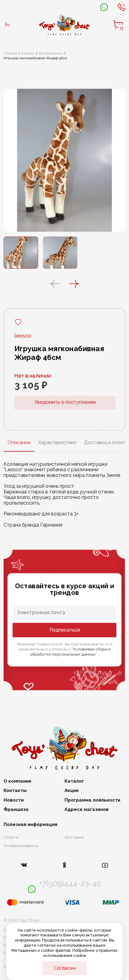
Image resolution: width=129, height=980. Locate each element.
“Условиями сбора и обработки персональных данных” (70, 652)
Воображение (50, 53)
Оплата (11, 837)
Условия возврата (21, 845)
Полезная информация (30, 824)
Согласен (65, 968)
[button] (55, 284)
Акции (71, 790)
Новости (14, 800)
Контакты (15, 790)
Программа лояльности (92, 800)
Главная (10, 53)
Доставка (73, 837)
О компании (17, 781)
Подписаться (65, 630)
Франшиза (16, 809)
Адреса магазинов (86, 809)
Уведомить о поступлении (65, 402)
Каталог (28, 53)
